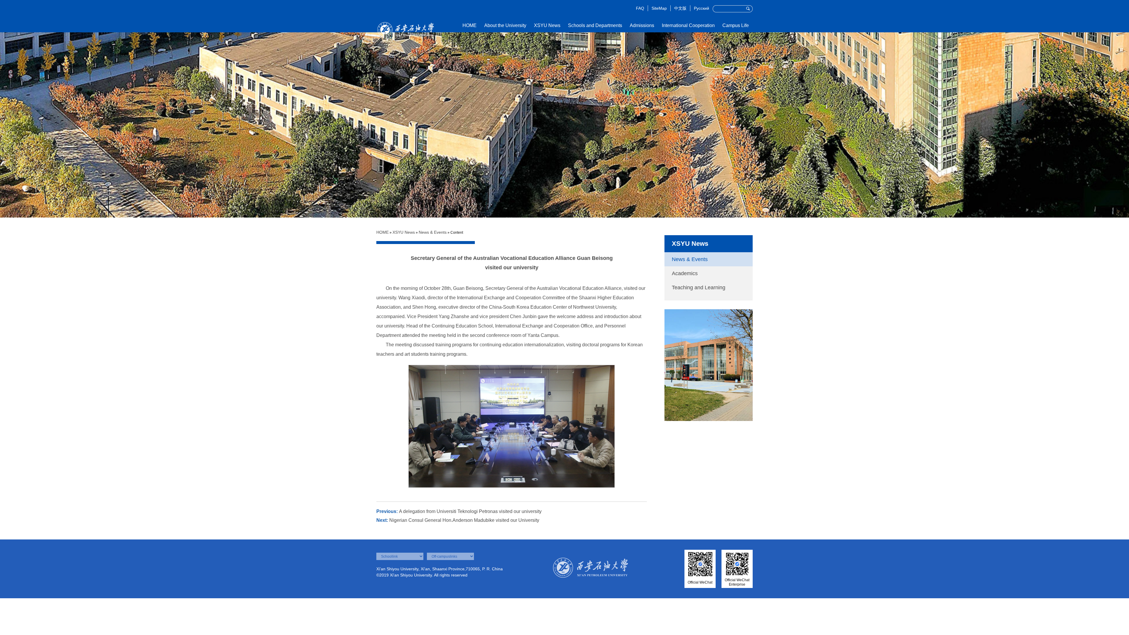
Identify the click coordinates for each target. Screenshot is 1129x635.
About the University (505, 25)
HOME (469, 25)
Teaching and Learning (698, 287)
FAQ (640, 8)
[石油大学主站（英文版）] (405, 22)
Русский (701, 8)
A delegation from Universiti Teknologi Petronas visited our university (470, 511)
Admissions (642, 25)
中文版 (680, 8)
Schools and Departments (595, 25)
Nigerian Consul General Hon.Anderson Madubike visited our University (464, 520)
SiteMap (659, 8)
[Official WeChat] (700, 565)
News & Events (433, 232)
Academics (685, 273)
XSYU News (547, 25)
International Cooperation (688, 25)
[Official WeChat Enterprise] (737, 565)
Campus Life (735, 25)
